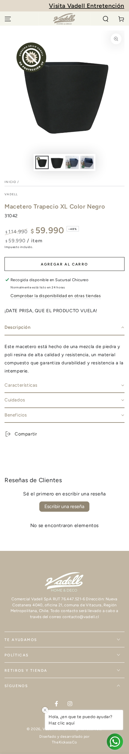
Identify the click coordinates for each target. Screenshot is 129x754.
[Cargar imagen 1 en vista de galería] (42, 162)
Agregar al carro (64, 264)
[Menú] (8, 19)
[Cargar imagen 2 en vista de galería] (57, 162)
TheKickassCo (64, 742)
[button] (105, 19)
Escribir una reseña (64, 506)
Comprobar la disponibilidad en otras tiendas (55, 295)
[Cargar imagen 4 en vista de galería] (87, 162)
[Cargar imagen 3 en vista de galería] (72, 162)
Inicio (10, 182)
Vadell (11, 194)
